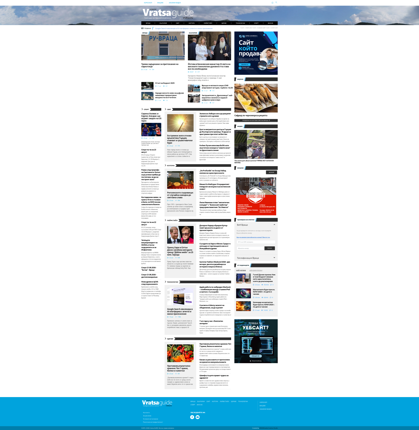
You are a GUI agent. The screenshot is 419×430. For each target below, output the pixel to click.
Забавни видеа (175, 3)
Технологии (240, 23)
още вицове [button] (271, 172)
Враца (148, 23)
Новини (147, 28)
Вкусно (270, 23)
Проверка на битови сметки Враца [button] (255, 120)
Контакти (146, 412)
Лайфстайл (208, 23)
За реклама (147, 416)
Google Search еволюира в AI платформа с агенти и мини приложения (184, 28)
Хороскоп (148, 3)
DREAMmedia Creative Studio (268, 428)
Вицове (160, 3)
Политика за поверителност (153, 422)
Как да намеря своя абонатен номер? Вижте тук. (253, 237)
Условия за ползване (150, 419)
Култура (192, 23)
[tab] (256, 225)
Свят (177, 23)
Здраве (224, 23)
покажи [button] (269, 248)
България (163, 23)
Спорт (256, 23)
